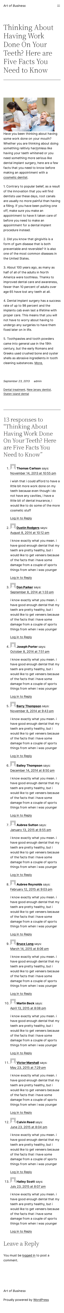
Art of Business (14, 5)
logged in (28, 1255)
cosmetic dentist (15, 177)
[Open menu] (58, 6)
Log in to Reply (21, 518)
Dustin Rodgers (28, 528)
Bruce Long (25, 944)
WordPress (41, 1300)
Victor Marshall (28, 1062)
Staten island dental (16, 393)
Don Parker (25, 587)
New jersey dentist (39, 389)
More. (38, 363)
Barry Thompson (29, 706)
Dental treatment (14, 389)
